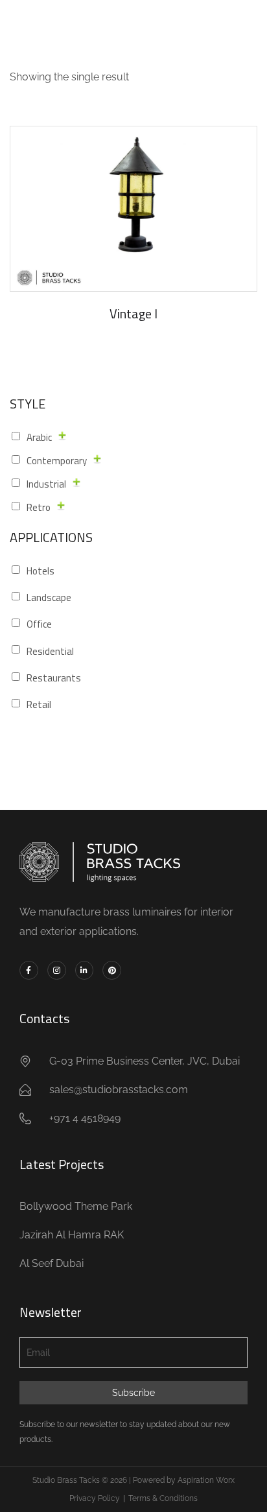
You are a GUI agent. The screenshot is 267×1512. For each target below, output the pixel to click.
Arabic (39, 437)
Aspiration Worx (206, 1480)
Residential (50, 651)
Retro (39, 507)
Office (39, 624)
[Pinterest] (111, 970)
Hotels (40, 570)
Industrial (46, 484)
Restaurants (54, 677)
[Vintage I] (133, 209)
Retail (39, 704)
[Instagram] (56, 970)
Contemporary (57, 460)
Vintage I (133, 313)
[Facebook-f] (28, 970)
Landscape (49, 597)
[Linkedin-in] (84, 970)
